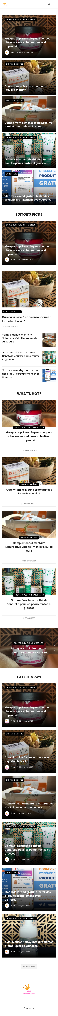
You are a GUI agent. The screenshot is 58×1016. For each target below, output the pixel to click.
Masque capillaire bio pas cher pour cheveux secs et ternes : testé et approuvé (28, 42)
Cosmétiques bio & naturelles (20, 19)
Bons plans (11, 174)
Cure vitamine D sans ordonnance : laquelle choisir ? (27, 87)
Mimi (13, 52)
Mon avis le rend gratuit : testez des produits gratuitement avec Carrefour (28, 197)
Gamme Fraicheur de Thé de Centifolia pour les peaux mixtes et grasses (29, 161)
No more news (29, 967)
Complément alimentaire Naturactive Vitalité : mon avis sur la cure (28, 124)
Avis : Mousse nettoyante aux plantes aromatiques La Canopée (29, 944)
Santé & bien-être (14, 64)
